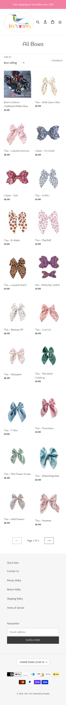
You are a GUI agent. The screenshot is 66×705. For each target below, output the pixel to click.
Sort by (7, 57)
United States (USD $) (32, 662)
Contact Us (13, 571)
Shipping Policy (15, 598)
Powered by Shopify (41, 693)
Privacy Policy (14, 580)
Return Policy (14, 589)
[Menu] (60, 22)
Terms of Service (15, 607)
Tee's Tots (28, 693)
